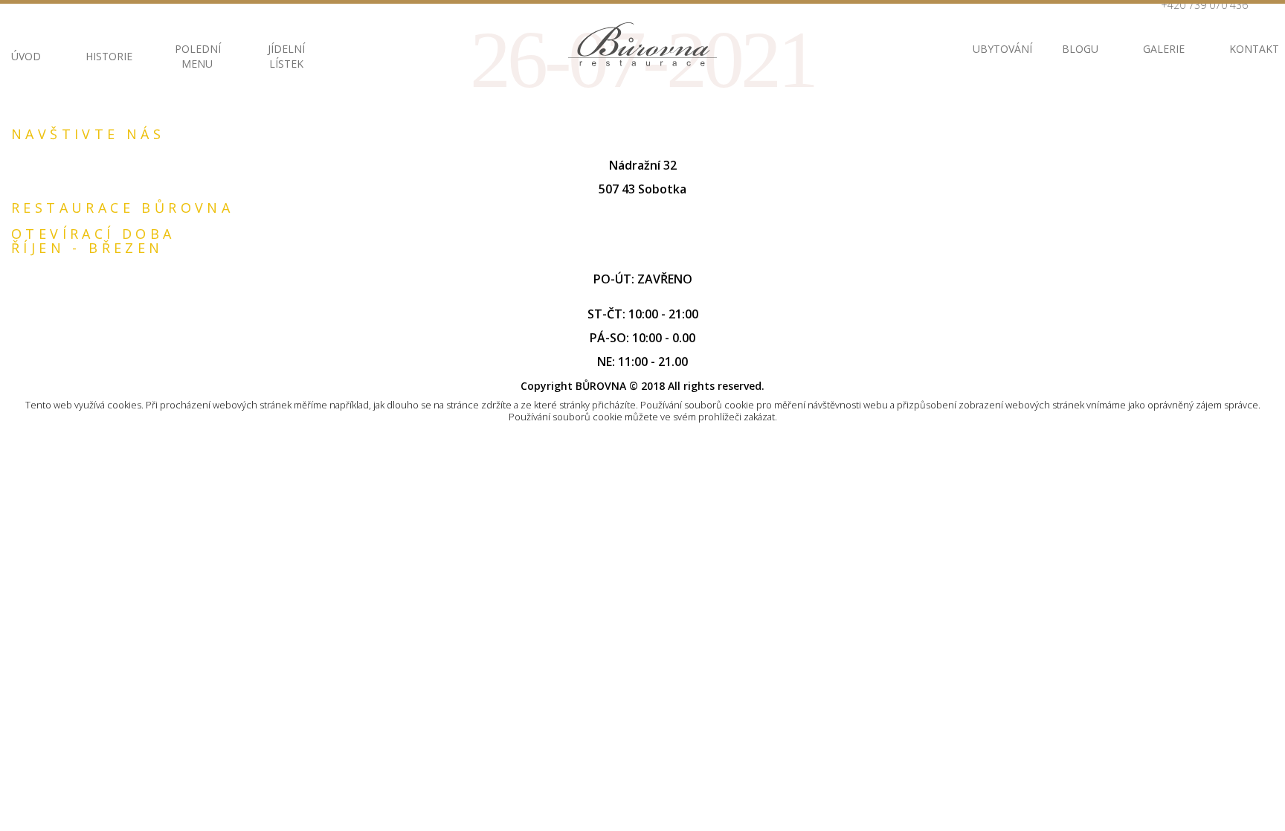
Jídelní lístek (286, 56)
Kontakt (1251, 49)
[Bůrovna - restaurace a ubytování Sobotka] (642, 44)
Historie (108, 56)
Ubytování (995, 49)
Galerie (1164, 49)
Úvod (26, 56)
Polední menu (197, 56)
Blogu (1080, 49)
